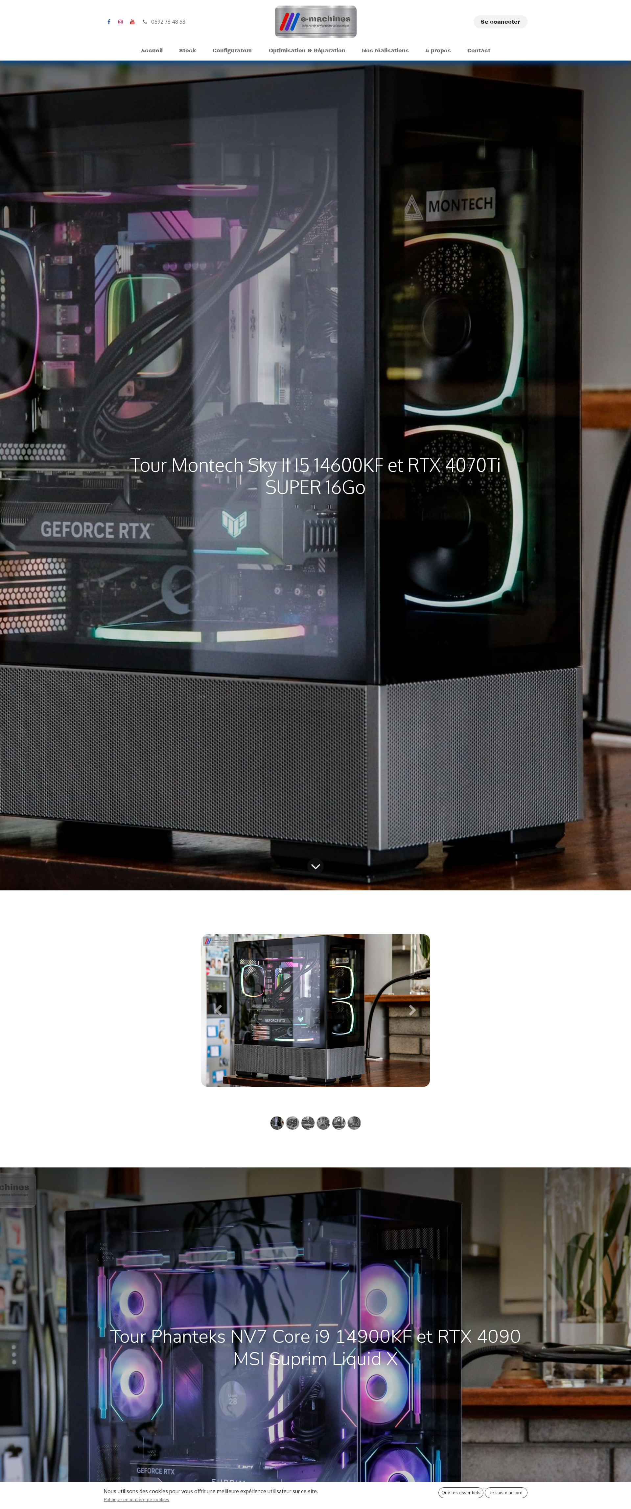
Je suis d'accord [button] (506, 1493)
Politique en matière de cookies (136, 1499)
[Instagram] (120, 21)
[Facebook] (109, 21)
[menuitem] (152, 50)
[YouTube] (132, 21)
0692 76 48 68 (167, 21)
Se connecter (500, 21)
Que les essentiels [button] (460, 1493)
